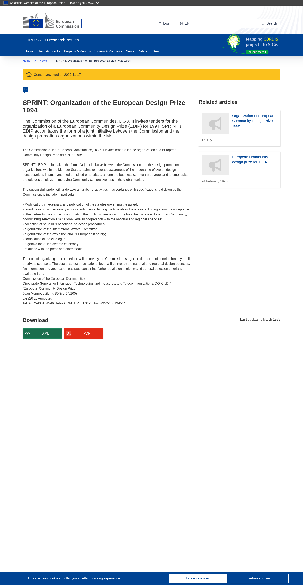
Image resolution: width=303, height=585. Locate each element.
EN (25, 89)
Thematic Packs (48, 51)
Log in (167, 23)
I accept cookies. (198, 578)
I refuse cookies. (259, 578)
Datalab (143, 51)
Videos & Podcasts (108, 51)
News (130, 51)
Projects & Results (77, 51)
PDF (86, 333)
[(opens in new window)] (56, 20)
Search (158, 51)
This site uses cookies (44, 578)
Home (29, 51)
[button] (184, 23)
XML (45, 333)
